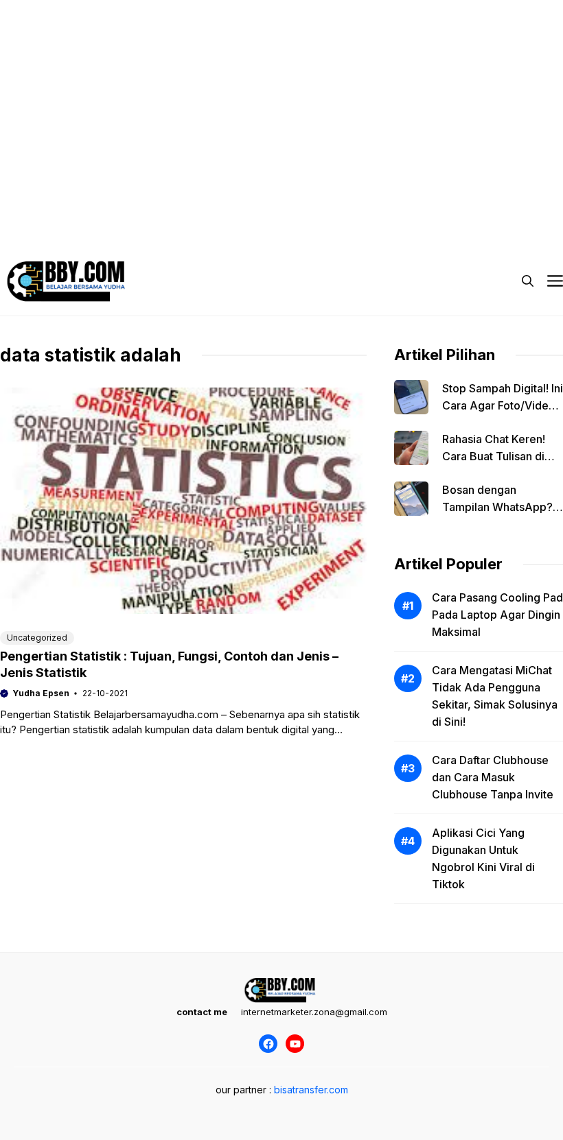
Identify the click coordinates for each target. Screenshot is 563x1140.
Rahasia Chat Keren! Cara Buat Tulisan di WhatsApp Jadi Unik (494, 456)
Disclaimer (257, 205)
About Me (404, 205)
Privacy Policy (57, 205)
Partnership (52, 233)
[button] (527, 281)
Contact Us (476, 205)
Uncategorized (37, 637)
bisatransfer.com (311, 1089)
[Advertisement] (281, 96)
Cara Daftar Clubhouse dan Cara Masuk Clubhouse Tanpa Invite (492, 777)
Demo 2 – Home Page (161, 205)
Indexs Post (331, 205)
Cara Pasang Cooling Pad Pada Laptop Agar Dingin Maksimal (497, 615)
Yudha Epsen (40, 693)
